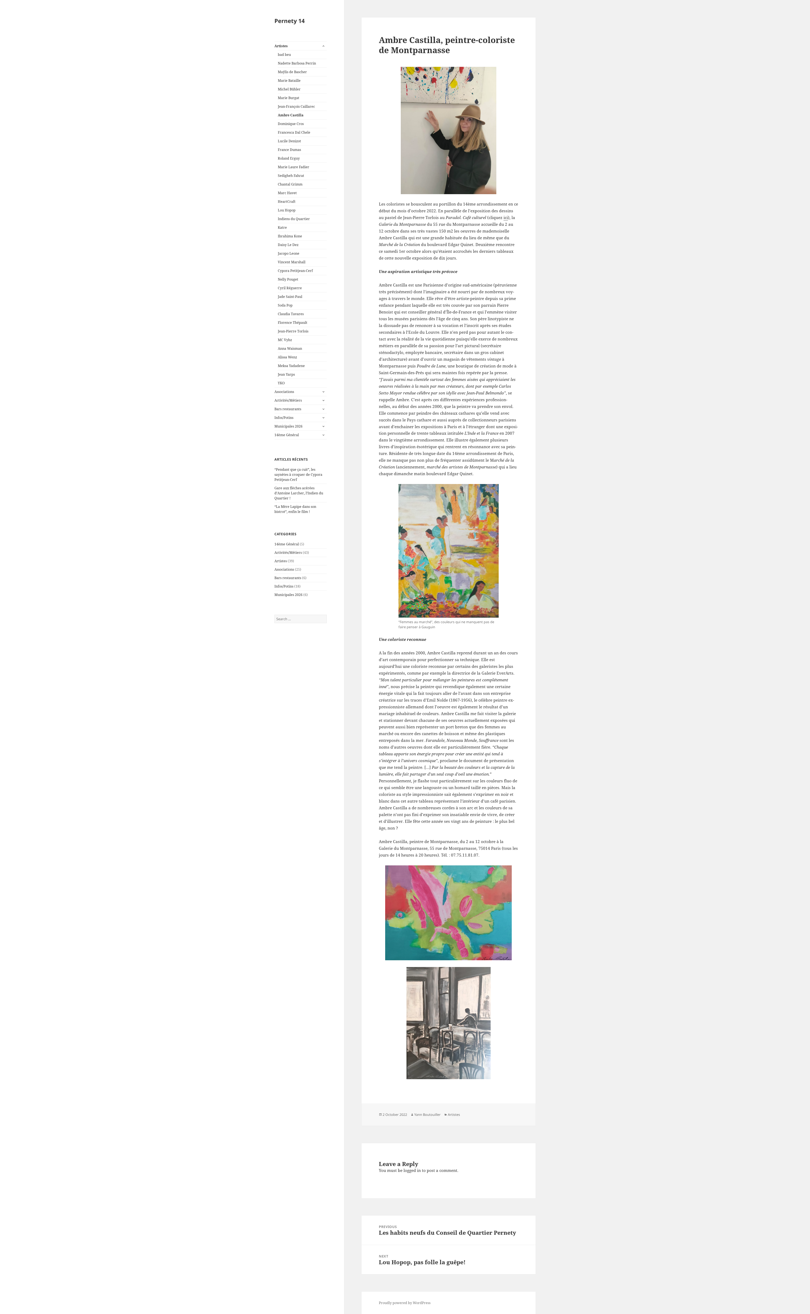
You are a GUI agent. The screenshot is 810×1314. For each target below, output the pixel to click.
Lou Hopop (287, 210)
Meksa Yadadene (291, 365)
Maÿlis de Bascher (292, 72)
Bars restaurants (287, 409)
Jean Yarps (286, 374)
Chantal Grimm (290, 184)
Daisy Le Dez (288, 244)
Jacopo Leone (288, 253)
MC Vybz (285, 340)
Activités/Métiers (288, 400)
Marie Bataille (289, 80)
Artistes (281, 46)
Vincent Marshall (291, 262)
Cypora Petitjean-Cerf (295, 270)
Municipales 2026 (288, 426)
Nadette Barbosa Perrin (297, 63)
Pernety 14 (289, 21)
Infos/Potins (283, 417)
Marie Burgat (288, 97)
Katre (282, 227)
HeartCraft (287, 201)
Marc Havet (287, 193)
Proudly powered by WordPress (405, 1303)
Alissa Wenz (287, 357)
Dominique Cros (291, 123)
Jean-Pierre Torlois (293, 331)
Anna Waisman (290, 348)
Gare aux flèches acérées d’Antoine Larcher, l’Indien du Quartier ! (298, 493)
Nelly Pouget (288, 279)
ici (506, 217)
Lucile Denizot (289, 141)
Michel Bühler (289, 89)
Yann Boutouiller (427, 1114)
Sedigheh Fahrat (291, 175)
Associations (284, 391)
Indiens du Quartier (294, 219)
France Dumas (289, 149)
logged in (412, 1170)
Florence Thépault (292, 322)
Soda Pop (285, 305)
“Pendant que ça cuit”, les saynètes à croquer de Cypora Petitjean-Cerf (298, 474)
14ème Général (286, 435)
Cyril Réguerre (290, 288)
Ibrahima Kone (290, 236)
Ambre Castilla (291, 115)
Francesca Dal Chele (294, 132)
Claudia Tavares (291, 314)
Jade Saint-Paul (290, 296)
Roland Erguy (289, 158)
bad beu (284, 54)
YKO (281, 383)
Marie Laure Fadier (293, 167)
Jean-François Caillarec (296, 106)
